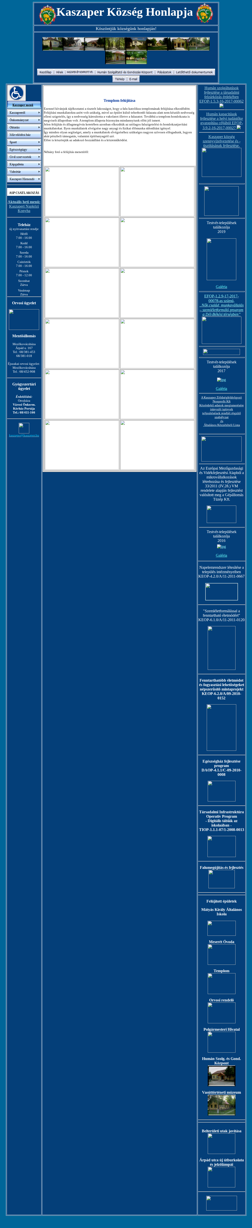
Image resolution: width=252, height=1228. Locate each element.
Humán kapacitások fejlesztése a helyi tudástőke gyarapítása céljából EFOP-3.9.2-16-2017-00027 (221, 121)
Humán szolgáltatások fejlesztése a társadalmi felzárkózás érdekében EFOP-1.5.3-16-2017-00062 (221, 94)
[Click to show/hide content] (16, 93)
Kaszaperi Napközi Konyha (24, 206)
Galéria (221, 388)
